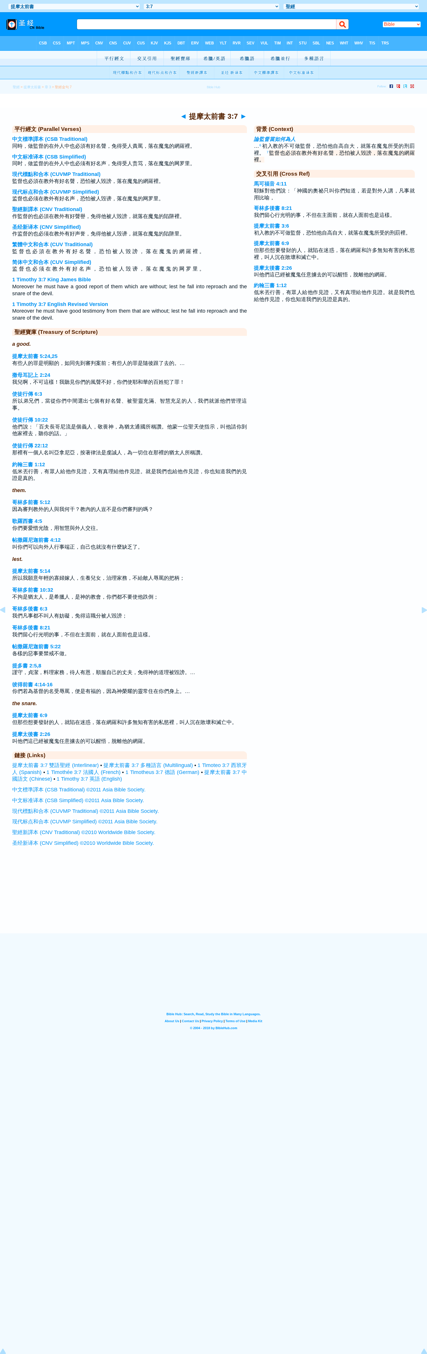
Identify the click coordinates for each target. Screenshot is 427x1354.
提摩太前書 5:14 (31, 571)
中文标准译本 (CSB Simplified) (49, 157)
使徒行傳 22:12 (30, 446)
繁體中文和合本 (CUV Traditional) (52, 244)
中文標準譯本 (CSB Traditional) (49, 139)
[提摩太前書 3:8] (419, 623)
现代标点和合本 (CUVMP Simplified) (55, 192)
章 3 (48, 87)
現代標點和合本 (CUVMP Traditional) (56, 174)
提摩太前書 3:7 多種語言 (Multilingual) (148, 765)
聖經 (16, 87)
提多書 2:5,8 (26, 666)
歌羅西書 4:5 (27, 521)
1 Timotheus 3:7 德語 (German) (162, 772)
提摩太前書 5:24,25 (35, 356)
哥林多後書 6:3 (29, 609)
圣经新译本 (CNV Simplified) (46, 227)
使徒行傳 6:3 (27, 394)
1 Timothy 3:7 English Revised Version (60, 304)
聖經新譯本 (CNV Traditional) (47, 209)
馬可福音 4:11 (270, 184)
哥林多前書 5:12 (31, 502)
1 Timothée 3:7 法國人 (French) (83, 772)
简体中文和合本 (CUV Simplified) (51, 262)
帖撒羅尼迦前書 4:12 (36, 540)
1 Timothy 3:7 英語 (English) (89, 779)
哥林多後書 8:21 (31, 628)
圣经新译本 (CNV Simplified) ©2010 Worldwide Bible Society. (83, 843)
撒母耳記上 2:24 (31, 375)
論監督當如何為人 (275, 139)
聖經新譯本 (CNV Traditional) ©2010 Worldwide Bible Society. (83, 832)
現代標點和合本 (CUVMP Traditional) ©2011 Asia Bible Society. (85, 811)
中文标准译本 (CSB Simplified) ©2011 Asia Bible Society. (78, 800)
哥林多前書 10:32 (32, 590)
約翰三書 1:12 (28, 464)
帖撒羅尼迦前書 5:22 (36, 646)
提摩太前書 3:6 (271, 226)
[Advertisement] (213, 897)
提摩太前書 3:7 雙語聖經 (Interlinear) (55, 765)
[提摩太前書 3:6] (7, 623)
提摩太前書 (32, 87)
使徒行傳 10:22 (30, 420)
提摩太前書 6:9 (29, 715)
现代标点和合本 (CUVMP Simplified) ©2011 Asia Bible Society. (84, 821)
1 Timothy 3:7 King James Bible (51, 279)
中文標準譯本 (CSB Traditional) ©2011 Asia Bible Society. (79, 790)
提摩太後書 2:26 (31, 734)
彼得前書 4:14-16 (32, 684)
